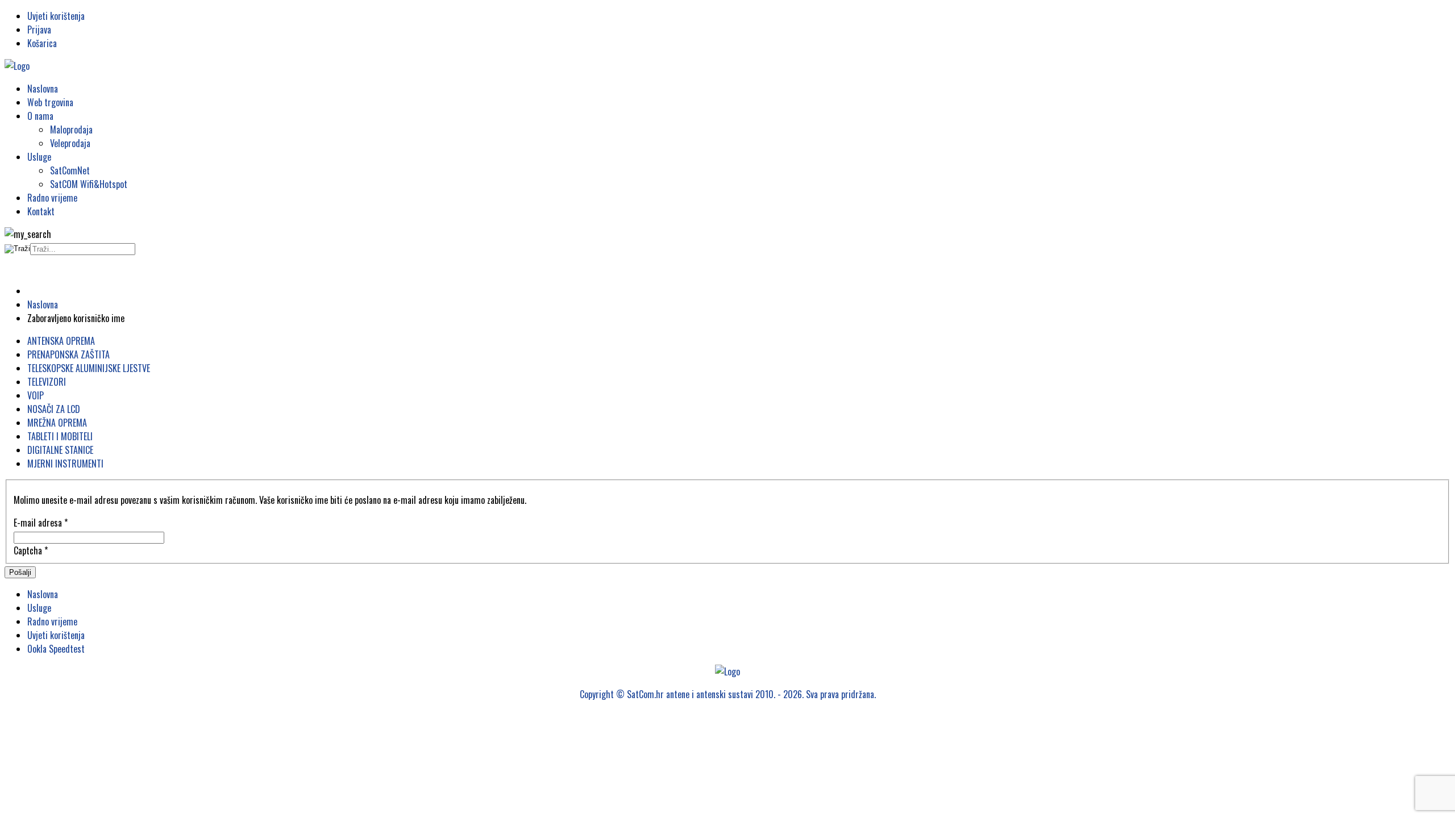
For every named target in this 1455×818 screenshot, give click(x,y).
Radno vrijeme (52, 197)
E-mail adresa (41, 522)
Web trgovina (50, 102)
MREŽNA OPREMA (57, 422)
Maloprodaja (71, 129)
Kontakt (41, 211)
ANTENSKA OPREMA (61, 341)
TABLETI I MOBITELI (60, 436)
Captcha (31, 550)
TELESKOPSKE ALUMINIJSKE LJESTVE (88, 368)
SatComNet (70, 170)
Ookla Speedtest (56, 649)
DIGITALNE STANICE (60, 450)
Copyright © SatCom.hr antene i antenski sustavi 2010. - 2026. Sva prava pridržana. (728, 694)
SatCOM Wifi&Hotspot (88, 184)
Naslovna (42, 88)
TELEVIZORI (46, 382)
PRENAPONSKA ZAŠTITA (68, 354)
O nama (40, 116)
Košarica (42, 43)
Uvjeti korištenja (56, 16)
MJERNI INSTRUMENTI (65, 463)
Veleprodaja (70, 143)
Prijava (39, 29)
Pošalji (20, 572)
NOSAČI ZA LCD (53, 409)
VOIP (35, 395)
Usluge (39, 157)
